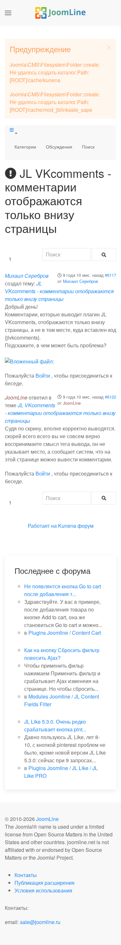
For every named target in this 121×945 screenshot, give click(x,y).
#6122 (110, 397)
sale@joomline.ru (40, 922)
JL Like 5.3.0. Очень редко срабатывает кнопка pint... (55, 725)
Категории (25, 146)
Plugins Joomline (48, 632)
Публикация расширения (45, 882)
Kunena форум (76, 525)
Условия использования (43, 890)
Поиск (88, 146)
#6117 (110, 275)
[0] (29, 360)
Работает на (42, 525)
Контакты (26, 875)
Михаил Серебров (80, 281)
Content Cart (86, 632)
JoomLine (72, 403)
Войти (42, 375)
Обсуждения (59, 146)
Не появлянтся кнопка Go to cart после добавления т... (62, 590)
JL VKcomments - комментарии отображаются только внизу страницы (59, 291)
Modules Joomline (49, 696)
